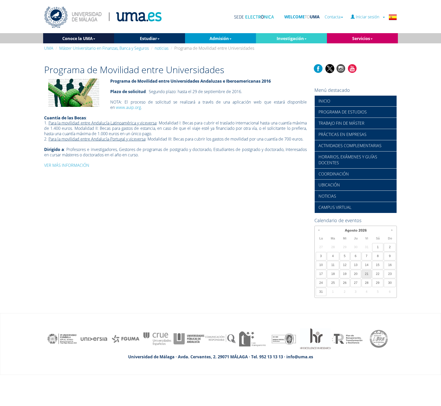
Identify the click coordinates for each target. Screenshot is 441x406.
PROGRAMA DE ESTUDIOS (342, 112)
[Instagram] (341, 68)
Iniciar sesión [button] (368, 17)
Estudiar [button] (148, 38)
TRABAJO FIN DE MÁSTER (341, 123)
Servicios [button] (361, 38)
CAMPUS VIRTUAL (334, 207)
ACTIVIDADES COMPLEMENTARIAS (350, 145)
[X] (329, 68)
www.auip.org (128, 107)
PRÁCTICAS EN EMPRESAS (342, 134)
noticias (161, 48)
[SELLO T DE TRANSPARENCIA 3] (252, 338)
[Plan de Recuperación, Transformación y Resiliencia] (347, 338)
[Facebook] (318, 68)
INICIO (324, 101)
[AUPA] (189, 338)
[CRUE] (157, 338)
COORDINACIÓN (333, 174)
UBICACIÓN (329, 185)
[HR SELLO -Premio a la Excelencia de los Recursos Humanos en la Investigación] (315, 338)
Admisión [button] (219, 38)
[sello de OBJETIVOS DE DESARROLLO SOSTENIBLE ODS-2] (62, 338)
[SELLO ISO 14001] (283, 338)
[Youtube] (352, 68)
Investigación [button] (290, 38)
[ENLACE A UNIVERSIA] (94, 338)
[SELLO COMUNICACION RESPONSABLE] (220, 338)
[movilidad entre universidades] (73, 92)
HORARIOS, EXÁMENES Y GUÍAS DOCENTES (347, 160)
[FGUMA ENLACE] (125, 338)
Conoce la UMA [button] (77, 38)
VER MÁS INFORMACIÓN (66, 165)
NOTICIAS (327, 196)
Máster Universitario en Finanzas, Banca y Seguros (104, 48)
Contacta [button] (332, 17)
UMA (48, 48)
